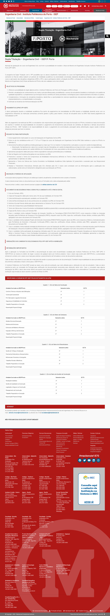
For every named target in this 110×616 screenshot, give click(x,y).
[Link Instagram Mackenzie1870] (14, 1)
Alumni (48, 6)
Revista (60, 6)
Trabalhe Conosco (83, 611)
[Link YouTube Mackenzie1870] (9, 1)
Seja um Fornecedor (97, 611)
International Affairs (97, 6)
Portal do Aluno (74, 6)
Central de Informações (41, 611)
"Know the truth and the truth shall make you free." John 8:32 (87, 614)
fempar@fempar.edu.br (28, 591)
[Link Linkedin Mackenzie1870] (11, 1)
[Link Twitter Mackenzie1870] (6, 1)
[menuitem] (30, 1)
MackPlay (54, 6)
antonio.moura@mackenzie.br (18, 413)
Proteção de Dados (56, 611)
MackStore (67, 6)
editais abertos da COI (49, 184)
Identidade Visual (70, 611)
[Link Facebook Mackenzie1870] (4, 1)
